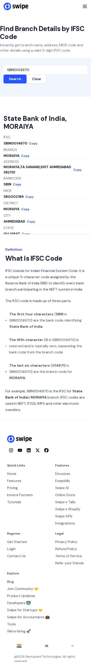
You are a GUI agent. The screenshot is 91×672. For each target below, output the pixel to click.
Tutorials (14, 502)
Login (11, 549)
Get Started (17, 541)
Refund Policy (66, 549)
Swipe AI (62, 487)
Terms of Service (68, 556)
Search (15, 79)
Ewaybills (62, 480)
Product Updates (21, 595)
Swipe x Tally (65, 502)
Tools (11, 624)
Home (11, 473)
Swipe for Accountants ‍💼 (28, 617)
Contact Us (16, 556)
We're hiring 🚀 (19, 631)
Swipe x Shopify (67, 509)
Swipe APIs (63, 516)
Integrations (65, 523)
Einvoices (62, 473)
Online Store (65, 495)
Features (14, 480)
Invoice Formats (20, 495)
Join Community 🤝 (22, 588)
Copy (33, 143)
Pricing (12, 487)
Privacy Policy (66, 541)
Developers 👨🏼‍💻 (19, 603)
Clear (36, 79)
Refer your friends (69, 563)
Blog (10, 581)
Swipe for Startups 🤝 (25, 610)
